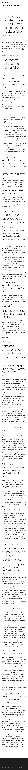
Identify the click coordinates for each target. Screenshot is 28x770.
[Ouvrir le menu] (2, 9)
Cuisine (4, 753)
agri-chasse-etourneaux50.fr (10, 767)
